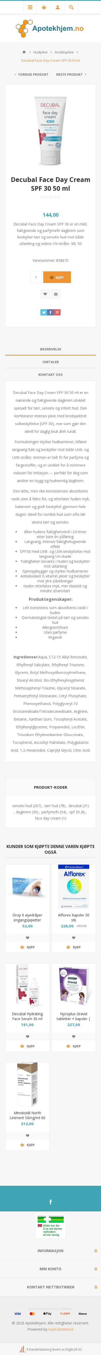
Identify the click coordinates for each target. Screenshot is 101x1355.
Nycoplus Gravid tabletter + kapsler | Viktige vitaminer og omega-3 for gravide (73, 1021)
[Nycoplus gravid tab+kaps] (74, 986)
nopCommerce (61, 1329)
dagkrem (23, 811)
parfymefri (50, 811)
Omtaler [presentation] (50, 361)
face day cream (48, 818)
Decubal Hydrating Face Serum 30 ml (27, 1016)
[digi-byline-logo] (23, 1349)
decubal (75, 805)
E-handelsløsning (39, 1349)
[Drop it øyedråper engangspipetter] (27, 887)
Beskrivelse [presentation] (50, 349)
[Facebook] (50, 1202)
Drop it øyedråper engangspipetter (27, 917)
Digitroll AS (74, 1349)
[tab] (50, 349)
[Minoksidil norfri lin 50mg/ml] (27, 1084)
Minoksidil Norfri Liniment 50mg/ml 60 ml (27, 1117)
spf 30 (74, 811)
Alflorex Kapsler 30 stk (73, 917)
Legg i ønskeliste (27, 938)
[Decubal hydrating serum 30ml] (27, 986)
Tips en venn (56, 294)
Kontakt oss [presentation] (50, 374)
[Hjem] (24, 52)
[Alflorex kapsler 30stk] (74, 887)
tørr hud (51, 805)
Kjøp (60, 277)
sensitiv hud (22, 805)
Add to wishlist (45, 294)
